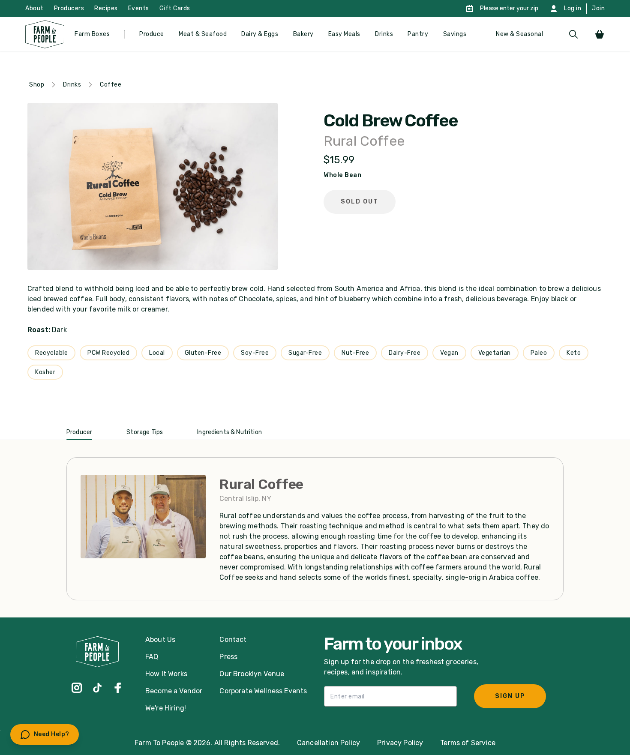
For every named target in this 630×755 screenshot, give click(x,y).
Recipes (106, 8)
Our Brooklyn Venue (251, 674)
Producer (79, 432)
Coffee (110, 84)
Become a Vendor (173, 691)
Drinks (384, 34)
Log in (572, 8)
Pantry (418, 34)
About (34, 8)
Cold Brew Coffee (391, 120)
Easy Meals (344, 34)
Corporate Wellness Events (263, 691)
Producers (69, 8)
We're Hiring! (165, 708)
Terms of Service (467, 743)
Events (138, 8)
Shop (36, 84)
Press (228, 657)
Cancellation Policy (328, 743)
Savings (455, 34)
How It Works (166, 674)
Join (598, 8)
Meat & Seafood (203, 34)
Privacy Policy (400, 743)
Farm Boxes (92, 34)
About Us (160, 639)
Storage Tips (144, 432)
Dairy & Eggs (259, 34)
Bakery (303, 34)
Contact (232, 639)
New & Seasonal (519, 34)
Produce (151, 34)
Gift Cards (174, 8)
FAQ (151, 657)
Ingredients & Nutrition (229, 432)
